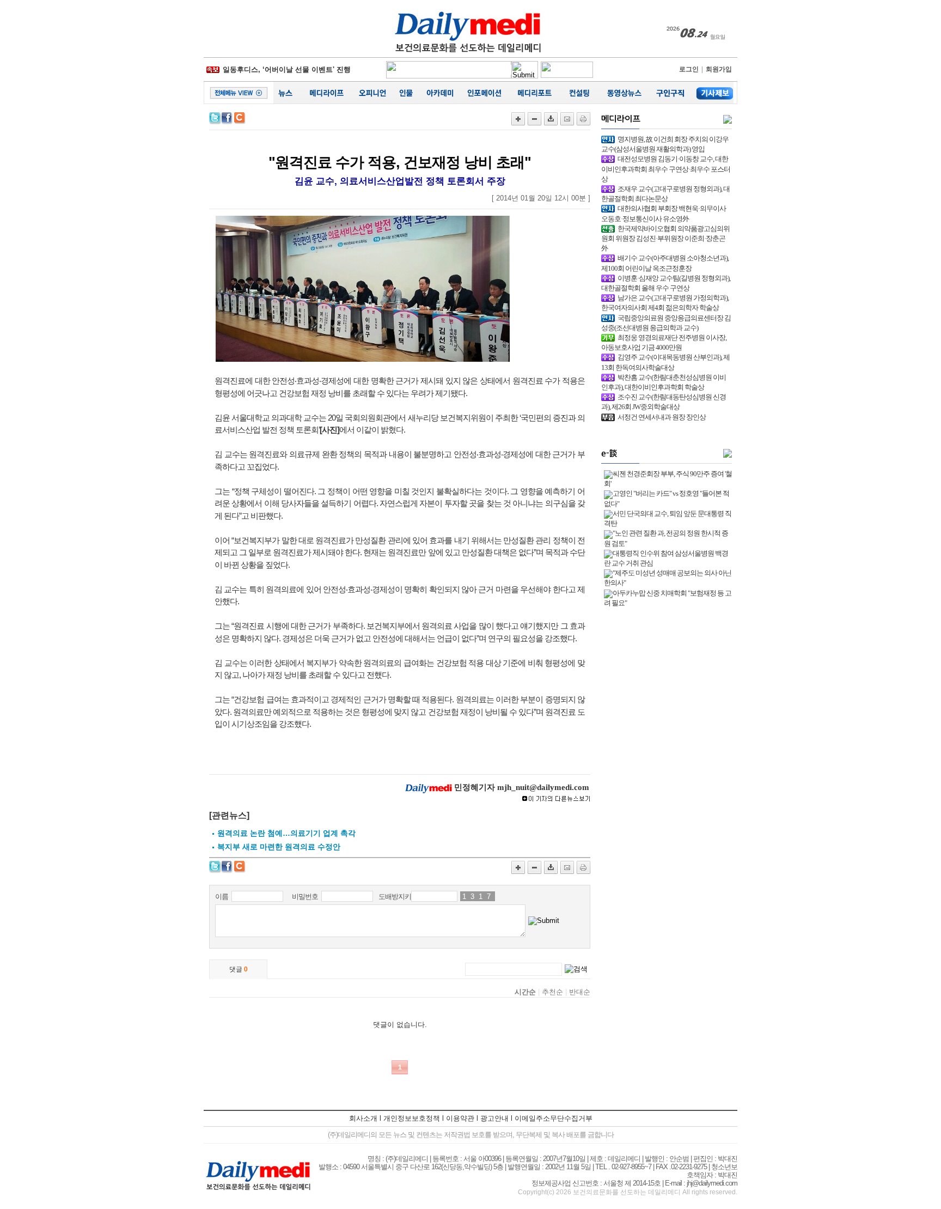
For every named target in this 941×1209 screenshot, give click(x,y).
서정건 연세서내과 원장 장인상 (662, 417)
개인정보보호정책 (411, 1118)
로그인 (689, 69)
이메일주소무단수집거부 (553, 1118)
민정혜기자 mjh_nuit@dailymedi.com (521, 787)
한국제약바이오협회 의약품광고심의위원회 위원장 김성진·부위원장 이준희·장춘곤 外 (665, 238)
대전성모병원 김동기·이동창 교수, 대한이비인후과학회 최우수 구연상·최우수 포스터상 (665, 169)
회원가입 (719, 69)
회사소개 (363, 1118)
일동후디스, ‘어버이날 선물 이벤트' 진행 (287, 69)
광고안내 (494, 1118)
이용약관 (460, 1118)
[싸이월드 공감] (240, 118)
